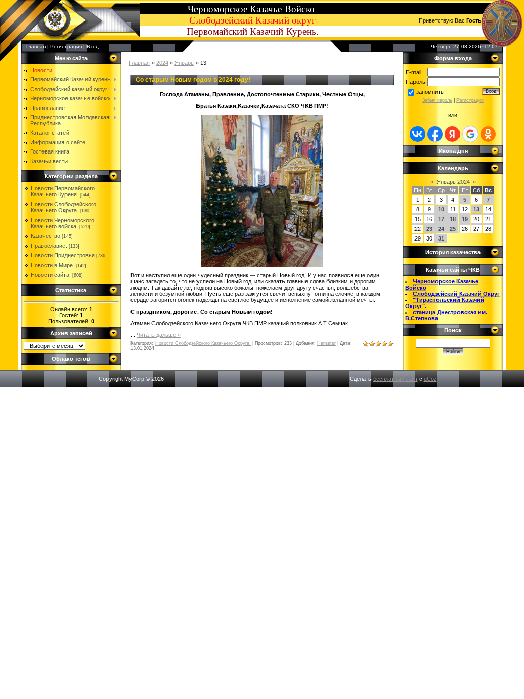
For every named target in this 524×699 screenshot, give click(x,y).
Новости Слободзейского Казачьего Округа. (63, 207)
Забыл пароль (437, 100)
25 (453, 229)
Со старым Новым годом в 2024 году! (193, 79)
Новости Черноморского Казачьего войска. (62, 223)
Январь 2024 (453, 182)
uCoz (430, 379)
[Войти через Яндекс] (452, 134)
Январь (184, 63)
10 (441, 209)
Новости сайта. (51, 275)
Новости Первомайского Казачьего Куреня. (63, 191)
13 (476, 209)
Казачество (45, 236)
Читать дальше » (159, 335)
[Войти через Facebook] (435, 134)
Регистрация (66, 46)
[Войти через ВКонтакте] (417, 134)
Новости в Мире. (52, 265)
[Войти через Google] (470, 134)
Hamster (326, 343)
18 (453, 219)
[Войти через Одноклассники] (488, 134)
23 (429, 229)
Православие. (49, 246)
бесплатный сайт (395, 379)
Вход (92, 46)
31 (441, 238)
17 (441, 219)
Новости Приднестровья (63, 255)
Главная (139, 63)
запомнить (430, 92)
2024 (162, 63)
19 (465, 219)
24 (441, 229)
